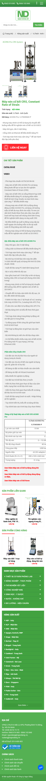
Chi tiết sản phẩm (13, 160)
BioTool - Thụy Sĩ (12, 641)
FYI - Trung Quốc (12, 695)
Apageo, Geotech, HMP (14, 633)
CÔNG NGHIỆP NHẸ (14, 590)
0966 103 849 (24, 3)
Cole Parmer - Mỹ (12, 657)
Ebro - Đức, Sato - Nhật (14, 670)
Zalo (40, 767)
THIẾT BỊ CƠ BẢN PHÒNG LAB (19, 576)
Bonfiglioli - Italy (12, 649)
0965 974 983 (9, 3)
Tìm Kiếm (38, 25)
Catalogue (9, 167)
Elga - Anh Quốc (12, 674)
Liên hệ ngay (18, 147)
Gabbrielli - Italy (12, 699)
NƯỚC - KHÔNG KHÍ (14, 599)
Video (7, 174)
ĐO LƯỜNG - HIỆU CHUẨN (17, 603)
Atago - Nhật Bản (12, 637)
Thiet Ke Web (7, 779)
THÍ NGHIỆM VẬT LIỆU (15, 585)
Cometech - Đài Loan (13, 662)
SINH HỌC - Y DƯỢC (15, 594)
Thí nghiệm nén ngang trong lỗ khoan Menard (34, 521)
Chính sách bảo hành (12, 769)
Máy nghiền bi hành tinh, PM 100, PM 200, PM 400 (11, 521)
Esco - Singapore (12, 682)
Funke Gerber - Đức (13, 690)
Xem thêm (22, 705)
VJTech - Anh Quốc (20, 113)
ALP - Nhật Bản (11, 624)
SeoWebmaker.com (22, 779)
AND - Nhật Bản (12, 629)
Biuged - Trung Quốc (13, 645)
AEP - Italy (10, 620)
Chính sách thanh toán (13, 759)
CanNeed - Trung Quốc (14, 653)
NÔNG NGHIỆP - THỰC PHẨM (18, 581)
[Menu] (41, 3)
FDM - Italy (10, 686)
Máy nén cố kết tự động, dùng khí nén (35, 559)
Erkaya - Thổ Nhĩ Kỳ (13, 678)
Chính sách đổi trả (11, 766)
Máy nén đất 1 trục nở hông (11, 559)
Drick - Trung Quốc (13, 666)
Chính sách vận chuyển (13, 762)
